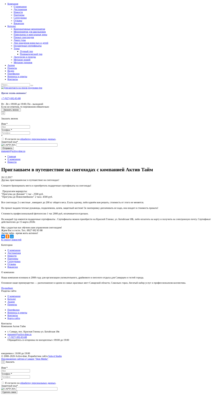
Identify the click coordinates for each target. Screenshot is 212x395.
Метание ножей (22, 59)
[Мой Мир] (12, 236)
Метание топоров (23, 62)
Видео (10, 71)
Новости (18, 12)
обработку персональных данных (38, 139)
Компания (12, 3)
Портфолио (13, 73)
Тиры (17, 48)
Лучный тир (26, 51)
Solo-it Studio (55, 356)
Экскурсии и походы (25, 57)
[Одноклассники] (7, 236)
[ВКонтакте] (3, 236)
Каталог (11, 26)
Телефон (6, 130)
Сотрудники (20, 17)
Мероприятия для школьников (30, 31)
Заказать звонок (11, 110)
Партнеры (19, 15)
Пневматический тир (31, 54)
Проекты (12, 68)
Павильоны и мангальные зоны (30, 34)
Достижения (20, 9)
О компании (20, 6)
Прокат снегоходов (24, 37)
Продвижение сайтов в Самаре (24, 359)
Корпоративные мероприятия (29, 29)
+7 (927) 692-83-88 (11, 98)
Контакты (12, 79)
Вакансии (19, 23)
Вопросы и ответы (17, 76)
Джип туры (20, 40)
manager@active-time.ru (13, 151)
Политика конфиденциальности (24, 348)
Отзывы (18, 20)
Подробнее (7, 288)
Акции (11, 65)
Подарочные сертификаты (28, 45)
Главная (11, 156)
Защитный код (9, 142)
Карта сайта (13, 318)
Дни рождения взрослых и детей (31, 43)
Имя (4, 124)
